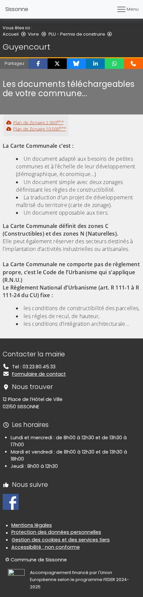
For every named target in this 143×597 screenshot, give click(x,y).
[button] (38, 63)
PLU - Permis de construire (77, 34)
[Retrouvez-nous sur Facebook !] (11, 501)
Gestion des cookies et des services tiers (61, 539)
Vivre (33, 34)
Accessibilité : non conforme (45, 547)
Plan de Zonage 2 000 (38, 122)
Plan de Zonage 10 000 (39, 129)
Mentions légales (31, 525)
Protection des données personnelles (56, 532)
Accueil (11, 34)
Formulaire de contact (39, 374)
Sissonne (16, 9)
